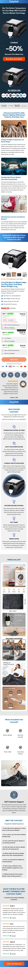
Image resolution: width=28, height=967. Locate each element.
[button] (14, 315)
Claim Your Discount (14, 964)
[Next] (24, 256)
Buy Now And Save (14, 59)
